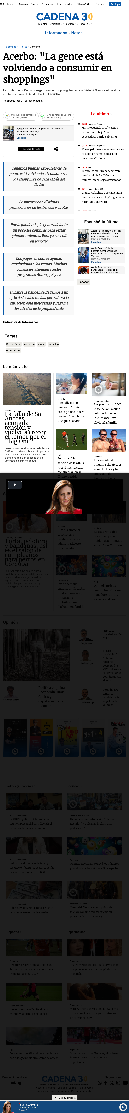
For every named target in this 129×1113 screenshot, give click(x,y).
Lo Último (42, 24)
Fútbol (60, 455)
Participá (115, 4)
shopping (53, 344)
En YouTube (98, 4)
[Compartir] (56, 149)
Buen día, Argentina (96, 124)
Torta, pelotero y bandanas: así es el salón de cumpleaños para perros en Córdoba (103, 154)
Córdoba (70, 24)
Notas (77, 33)
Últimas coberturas (65, 4)
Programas (47, 4)
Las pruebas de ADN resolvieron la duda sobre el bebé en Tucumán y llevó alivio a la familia (107, 413)
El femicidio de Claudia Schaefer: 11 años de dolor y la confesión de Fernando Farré (107, 469)
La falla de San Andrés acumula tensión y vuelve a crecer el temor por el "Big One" (25, 428)
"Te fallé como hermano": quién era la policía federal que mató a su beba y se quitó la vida (71, 412)
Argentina (55, 24)
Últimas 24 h (83, 4)
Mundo (91, 167)
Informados (57, 33)
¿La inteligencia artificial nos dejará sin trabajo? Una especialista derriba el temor (100, 132)
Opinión (34, 4)
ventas (41, 344)
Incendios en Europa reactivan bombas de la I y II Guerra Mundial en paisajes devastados (101, 175)
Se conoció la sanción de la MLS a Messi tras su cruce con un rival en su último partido (71, 467)
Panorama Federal (102, 401)
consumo (29, 344)
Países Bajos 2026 (96, 189)
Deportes (11, 4)
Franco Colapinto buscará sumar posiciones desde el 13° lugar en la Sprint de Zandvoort (103, 197)
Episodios (21, 138)
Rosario (84, 24)
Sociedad (92, 210)
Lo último (100, 114)
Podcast (83, 282)
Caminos (23, 4)
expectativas (13, 350)
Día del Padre (13, 344)
